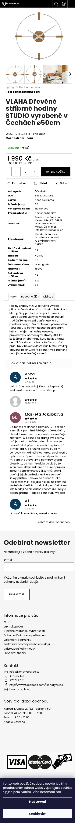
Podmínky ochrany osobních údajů (27, 644)
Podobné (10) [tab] (30, 296)
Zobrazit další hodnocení (54, 522)
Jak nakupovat (13, 626)
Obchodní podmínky (17, 640)
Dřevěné (40, 191)
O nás (8, 622)
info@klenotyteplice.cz (24, 672)
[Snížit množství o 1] (16, 171)
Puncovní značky (15, 653)
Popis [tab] (13, 296)
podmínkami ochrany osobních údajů (34, 580)
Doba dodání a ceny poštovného (25, 635)
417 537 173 (16, 676)
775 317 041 (16, 680)
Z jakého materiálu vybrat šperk (24, 631)
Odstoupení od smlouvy (20, 649)
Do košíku (58, 172)
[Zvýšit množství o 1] (34, 171)
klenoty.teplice (19, 689)
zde (58, 792)
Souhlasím (37, 813)
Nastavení (37, 801)
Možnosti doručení (19, 138)
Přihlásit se (16, 594)
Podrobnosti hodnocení (23, 92)
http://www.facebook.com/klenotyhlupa (36, 685)
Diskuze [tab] (48, 296)
